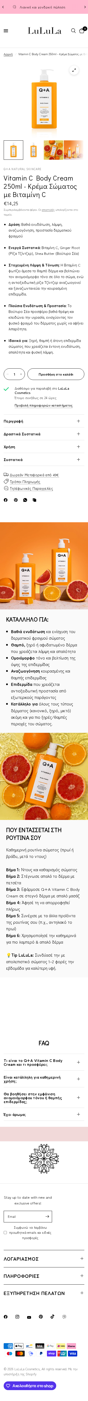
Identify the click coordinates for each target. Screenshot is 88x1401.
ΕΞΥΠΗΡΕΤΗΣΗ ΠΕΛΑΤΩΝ (34, 1292)
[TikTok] (56, 1316)
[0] (80, 31)
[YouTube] (32, 1317)
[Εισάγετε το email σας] (47, 1216)
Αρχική (8, 54)
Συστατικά (13, 459)
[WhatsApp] (26, 500)
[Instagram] (20, 1316)
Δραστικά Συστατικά (22, 434)
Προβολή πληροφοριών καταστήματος (44, 405)
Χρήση (9, 446)
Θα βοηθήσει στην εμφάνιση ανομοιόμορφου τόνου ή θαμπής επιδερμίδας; (33, 1097)
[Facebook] (7, 500)
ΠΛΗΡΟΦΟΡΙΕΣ (22, 1275)
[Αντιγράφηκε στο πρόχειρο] (35, 500)
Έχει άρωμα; (15, 1114)
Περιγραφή (13, 421)
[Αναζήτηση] (73, 31)
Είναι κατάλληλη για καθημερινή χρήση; (32, 1079)
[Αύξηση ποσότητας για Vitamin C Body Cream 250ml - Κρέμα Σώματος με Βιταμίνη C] (21, 374)
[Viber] (67, 1316)
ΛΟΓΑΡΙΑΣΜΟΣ (21, 1258)
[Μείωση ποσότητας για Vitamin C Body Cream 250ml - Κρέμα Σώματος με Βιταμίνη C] (7, 374)
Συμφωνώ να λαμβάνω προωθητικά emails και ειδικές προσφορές (30, 1232)
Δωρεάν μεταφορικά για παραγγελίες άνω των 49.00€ (48, 7)
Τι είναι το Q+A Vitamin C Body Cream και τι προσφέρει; (33, 1062)
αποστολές (48, 209)
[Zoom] (74, 70)
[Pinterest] (17, 500)
